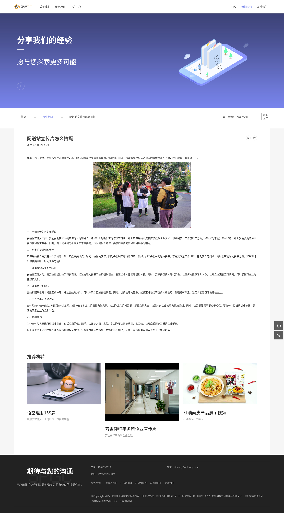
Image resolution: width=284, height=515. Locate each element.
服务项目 (60, 7)
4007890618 (104, 467)
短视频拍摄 (156, 482)
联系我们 (262, 7)
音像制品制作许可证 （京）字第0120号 (112, 501)
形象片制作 (141, 482)
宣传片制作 (111, 482)
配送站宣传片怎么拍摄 (82, 117)
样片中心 (76, 7)
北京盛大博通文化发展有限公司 (128, 496)
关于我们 (45, 7)
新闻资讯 (246, 7)
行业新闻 (47, 117)
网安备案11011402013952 (196, 496)
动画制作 (169, 482)
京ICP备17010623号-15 (168, 496)
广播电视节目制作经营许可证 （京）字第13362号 (237, 496)
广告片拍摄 (126, 482)
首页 (234, 7)
